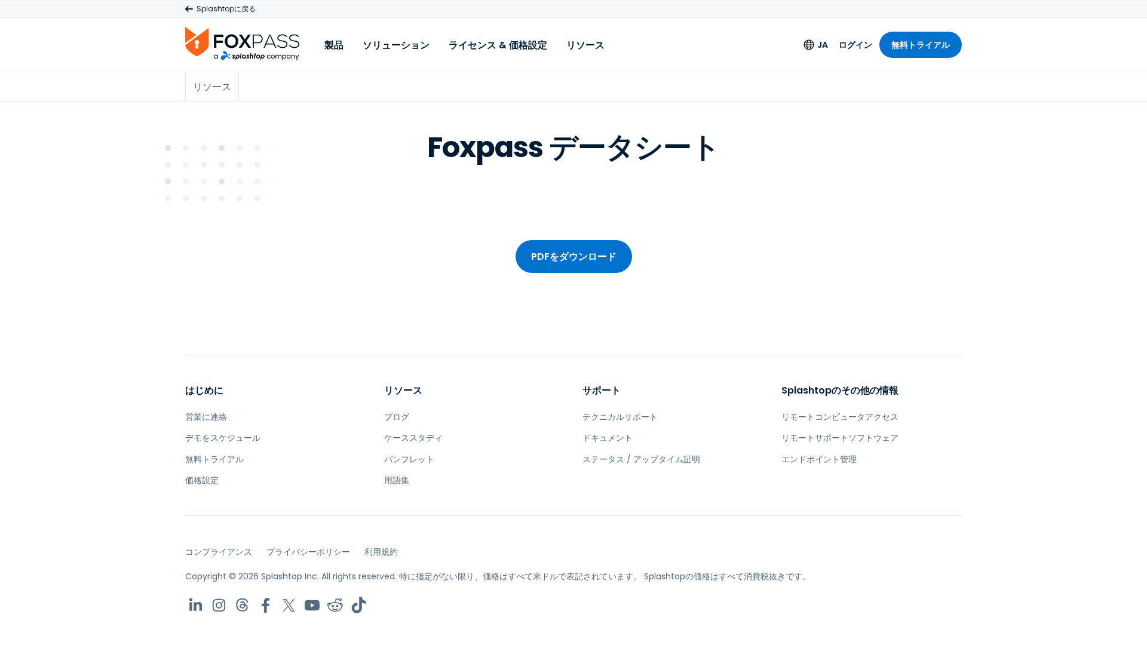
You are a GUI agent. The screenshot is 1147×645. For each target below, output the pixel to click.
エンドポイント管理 (819, 459)
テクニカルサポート (620, 417)
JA (822, 45)
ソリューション (396, 45)
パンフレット (409, 459)
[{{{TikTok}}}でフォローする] (358, 605)
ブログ (396, 417)
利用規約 (381, 552)
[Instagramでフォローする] (218, 605)
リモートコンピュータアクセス (839, 417)
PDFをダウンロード (574, 256)
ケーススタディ (413, 438)
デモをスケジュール (222, 438)
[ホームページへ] (242, 43)
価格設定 (202, 480)
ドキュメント (607, 438)
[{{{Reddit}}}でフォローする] (335, 605)
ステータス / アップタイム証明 (641, 459)
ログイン (855, 45)
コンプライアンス (218, 552)
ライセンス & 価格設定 (498, 45)
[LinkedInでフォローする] (195, 605)
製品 (334, 45)
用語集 (396, 480)
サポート (601, 390)
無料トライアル (920, 45)
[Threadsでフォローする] (242, 605)
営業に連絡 (206, 417)
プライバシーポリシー (308, 552)
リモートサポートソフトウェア (839, 438)
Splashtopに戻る (226, 9)
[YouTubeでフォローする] (312, 605)
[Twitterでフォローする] (288, 605)
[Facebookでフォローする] (265, 605)
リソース (585, 45)
